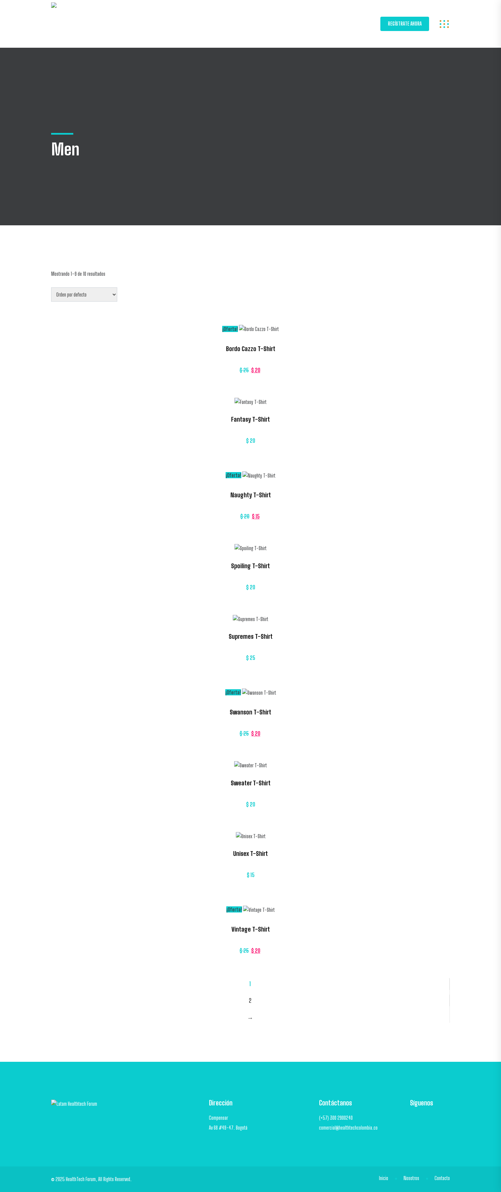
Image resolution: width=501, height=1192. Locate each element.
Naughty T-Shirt (250, 495)
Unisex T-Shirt (250, 853)
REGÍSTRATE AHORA (405, 24)
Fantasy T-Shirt (250, 419)
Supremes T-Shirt (251, 636)
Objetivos (207, 23)
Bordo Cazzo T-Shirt (250, 348)
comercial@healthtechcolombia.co (348, 1128)
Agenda (279, 23)
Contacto (442, 1178)
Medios (347, 23)
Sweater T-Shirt (251, 783)
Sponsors (170, 23)
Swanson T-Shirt (250, 712)
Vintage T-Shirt (250, 929)
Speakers (313, 23)
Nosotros (244, 23)
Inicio (137, 23)
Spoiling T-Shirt (250, 566)
